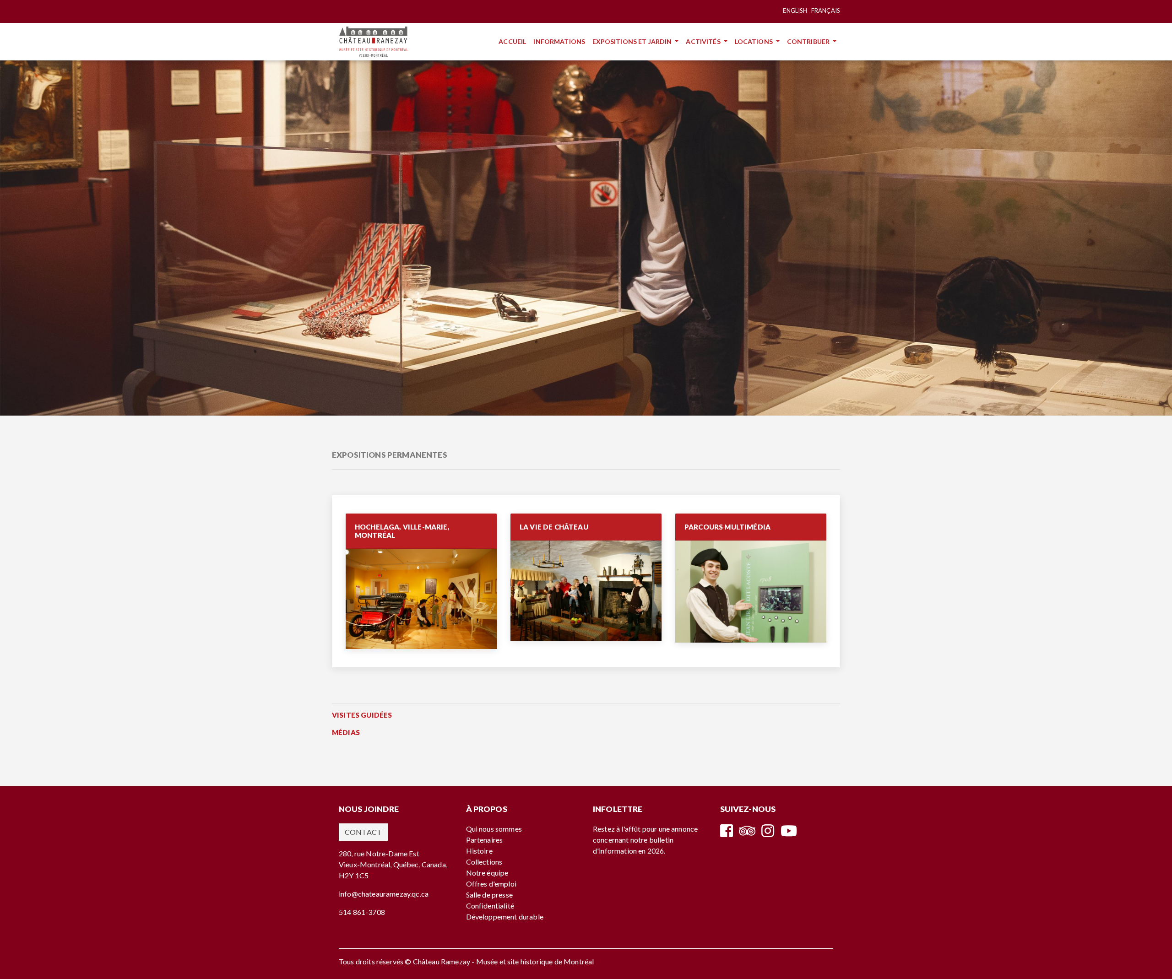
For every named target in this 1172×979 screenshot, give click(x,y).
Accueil (514, 41)
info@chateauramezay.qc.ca (384, 893)
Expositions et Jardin (632, 41)
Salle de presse (489, 894)
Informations (561, 41)
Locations (755, 41)
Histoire (479, 850)
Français (825, 10)
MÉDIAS (346, 732)
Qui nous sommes (494, 828)
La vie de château (554, 527)
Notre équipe (487, 872)
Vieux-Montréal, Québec (379, 864)
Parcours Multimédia (727, 527)
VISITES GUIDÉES (362, 715)
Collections (484, 861)
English (795, 10)
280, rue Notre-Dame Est (379, 853)
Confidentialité (490, 905)
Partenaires (484, 839)
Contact (363, 832)
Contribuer (809, 41)
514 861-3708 (362, 912)
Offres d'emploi (491, 883)
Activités (704, 41)
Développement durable (504, 916)
